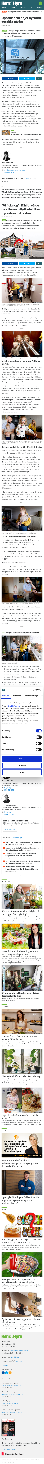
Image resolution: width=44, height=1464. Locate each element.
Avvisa (22, 772)
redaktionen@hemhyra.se (19, 1351)
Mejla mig (7, 788)
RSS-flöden (5, 1365)
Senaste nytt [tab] (17, 838)
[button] (13, 8)
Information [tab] (16, 696)
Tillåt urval (22, 765)
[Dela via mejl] (39, 78)
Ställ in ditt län (10, 830)
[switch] (39, 737)
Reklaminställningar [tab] (31, 696)
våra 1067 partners (14, 706)
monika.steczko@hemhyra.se (14, 170)
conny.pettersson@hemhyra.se (12, 1394)
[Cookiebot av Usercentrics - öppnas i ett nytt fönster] (33, 690)
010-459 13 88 (9, 814)
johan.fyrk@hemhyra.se (10, 1403)
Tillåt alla (22, 759)
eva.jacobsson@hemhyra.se (11, 1385)
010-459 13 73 (9, 173)
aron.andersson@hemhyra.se (12, 1412)
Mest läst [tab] (6, 838)
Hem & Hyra (14, 1357)
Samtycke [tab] (5, 696)
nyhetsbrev (20, 1361)
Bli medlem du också (9, 1450)
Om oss (4, 1462)
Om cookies (11, 1462)
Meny (39, 8)
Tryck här (26, 179)
